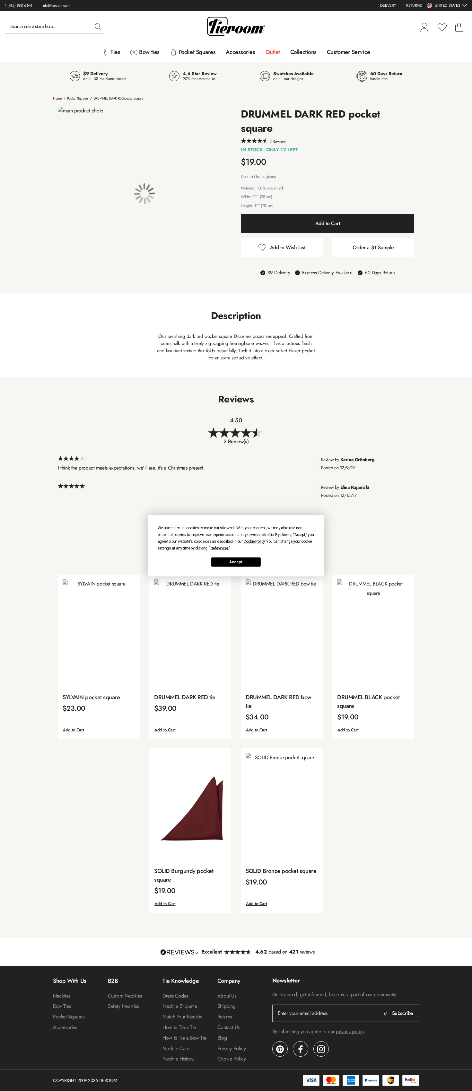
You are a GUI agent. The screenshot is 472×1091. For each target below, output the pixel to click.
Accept (236, 562)
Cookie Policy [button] (254, 541)
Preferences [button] (219, 548)
